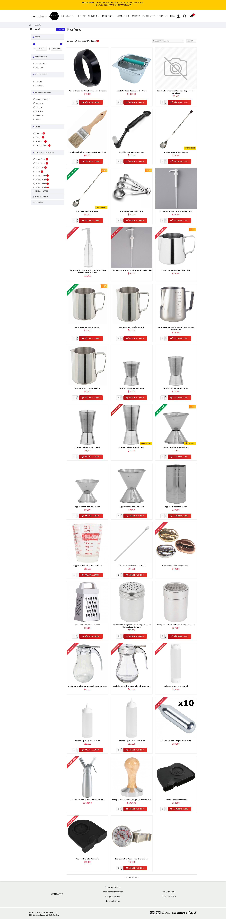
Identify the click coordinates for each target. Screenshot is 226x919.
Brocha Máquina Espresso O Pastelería (87, 152)
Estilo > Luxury (41, 75)
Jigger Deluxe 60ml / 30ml (131, 447)
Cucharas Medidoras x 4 (131, 211)
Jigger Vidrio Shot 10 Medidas (87, 566)
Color (37, 127)
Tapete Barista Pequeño (87, 859)
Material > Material (43, 93)
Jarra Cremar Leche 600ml (131, 327)
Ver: (188, 41)
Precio (37, 37)
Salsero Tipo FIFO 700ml (176, 686)
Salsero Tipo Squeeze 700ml (131, 741)
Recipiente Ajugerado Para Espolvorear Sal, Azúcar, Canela (132, 626)
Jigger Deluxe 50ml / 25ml (87, 447)
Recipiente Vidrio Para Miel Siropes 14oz (87, 686)
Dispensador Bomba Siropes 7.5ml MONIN (132, 270)
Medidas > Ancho (41, 197)
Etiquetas (39, 202)
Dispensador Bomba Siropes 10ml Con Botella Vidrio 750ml (87, 271)
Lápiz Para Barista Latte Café (131, 566)
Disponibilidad (41, 57)
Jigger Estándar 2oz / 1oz (132, 507)
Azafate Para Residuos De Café (132, 91)
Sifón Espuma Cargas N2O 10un (176, 741)
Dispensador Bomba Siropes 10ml (176, 211)
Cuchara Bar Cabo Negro (176, 152)
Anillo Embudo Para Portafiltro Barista (87, 91)
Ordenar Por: (157, 41)
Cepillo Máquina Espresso (131, 152)
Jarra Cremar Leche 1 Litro (87, 388)
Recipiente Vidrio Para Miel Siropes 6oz (132, 686)
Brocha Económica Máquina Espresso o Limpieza (176, 92)
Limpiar (61, 29)
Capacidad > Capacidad (44, 153)
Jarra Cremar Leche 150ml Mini (176, 270)
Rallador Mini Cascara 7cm (87, 625)
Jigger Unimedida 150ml (175, 507)
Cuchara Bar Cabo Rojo (87, 211)
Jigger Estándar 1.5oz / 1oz (176, 447)
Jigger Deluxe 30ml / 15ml (131, 388)
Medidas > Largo (41, 191)
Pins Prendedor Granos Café (176, 566)
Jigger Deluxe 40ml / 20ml (175, 388)
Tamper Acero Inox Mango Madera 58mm (131, 800)
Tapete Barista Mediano (176, 800)
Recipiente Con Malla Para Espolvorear (175, 625)
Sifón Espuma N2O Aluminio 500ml (87, 800)
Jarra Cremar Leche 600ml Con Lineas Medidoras (176, 328)
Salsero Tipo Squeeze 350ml (87, 741)
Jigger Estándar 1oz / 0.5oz (87, 507)
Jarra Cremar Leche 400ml (87, 327)
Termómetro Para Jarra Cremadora (131, 859)
